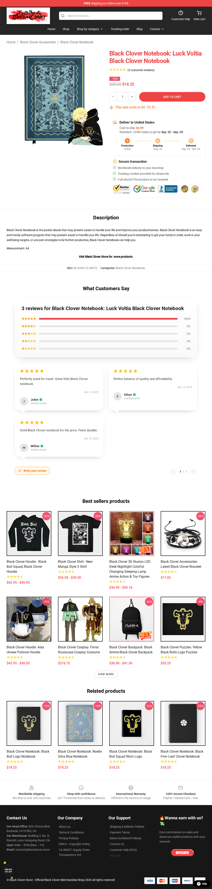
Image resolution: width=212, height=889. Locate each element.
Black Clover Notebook (76, 42)
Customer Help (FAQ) (123, 849)
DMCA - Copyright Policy (74, 844)
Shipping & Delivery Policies (127, 826)
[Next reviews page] (193, 471)
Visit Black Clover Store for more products (105, 256)
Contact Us (117, 844)
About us (64, 826)
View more (106, 674)
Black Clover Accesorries (38, 42)
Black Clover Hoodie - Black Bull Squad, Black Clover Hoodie (26, 567)
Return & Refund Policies (125, 838)
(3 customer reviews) (141, 70)
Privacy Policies (69, 838)
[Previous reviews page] (173, 471)
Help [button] (204, 883)
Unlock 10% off (8, 870)
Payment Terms (120, 832)
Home (11, 42)
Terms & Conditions (71, 832)
